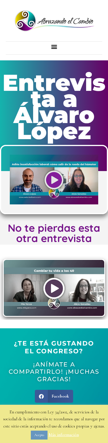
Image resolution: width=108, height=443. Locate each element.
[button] (54, 46)
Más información (64, 434)
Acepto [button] (39, 435)
